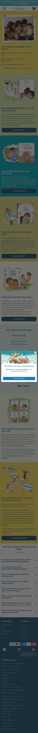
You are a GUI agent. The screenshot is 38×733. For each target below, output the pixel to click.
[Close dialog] (35, 352)
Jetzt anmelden (19, 378)
